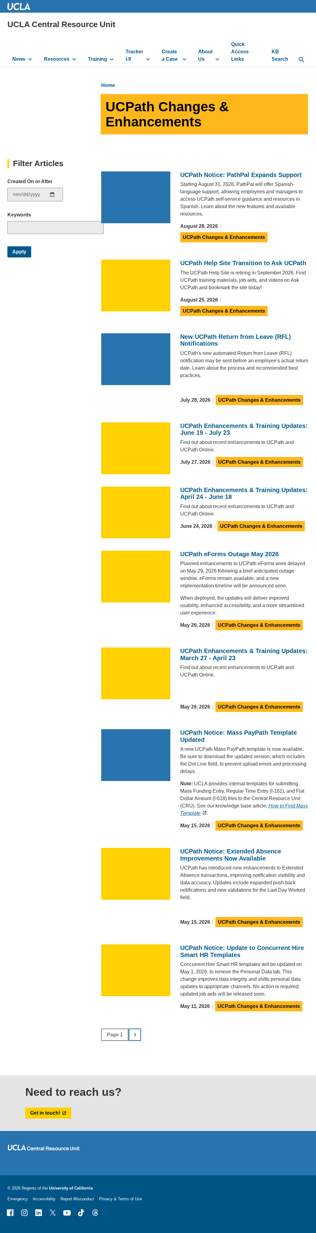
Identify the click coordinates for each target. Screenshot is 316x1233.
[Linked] (39, 1213)
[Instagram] (24, 1213)
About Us (205, 55)
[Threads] (95, 1213)
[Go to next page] (135, 1035)
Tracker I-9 (134, 55)
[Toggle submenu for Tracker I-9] (147, 59)
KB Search (280, 55)
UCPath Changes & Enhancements (224, 237)
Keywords (19, 214)
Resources (56, 59)
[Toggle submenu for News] (30, 59)
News (18, 59)
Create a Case (170, 55)
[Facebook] (10, 1213)
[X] (53, 1213)
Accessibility (44, 1199)
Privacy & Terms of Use (120, 1199)
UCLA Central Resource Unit (61, 24)
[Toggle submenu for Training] (111, 59)
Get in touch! (45, 1113)
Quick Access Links (240, 52)
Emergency (17, 1199)
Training (97, 59)
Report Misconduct (77, 1199)
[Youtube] (67, 1213)
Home (108, 85)
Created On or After (29, 181)
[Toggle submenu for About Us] (217, 59)
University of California (71, 1188)
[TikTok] (81, 1213)
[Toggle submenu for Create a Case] (184, 59)
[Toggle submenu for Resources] (74, 59)
